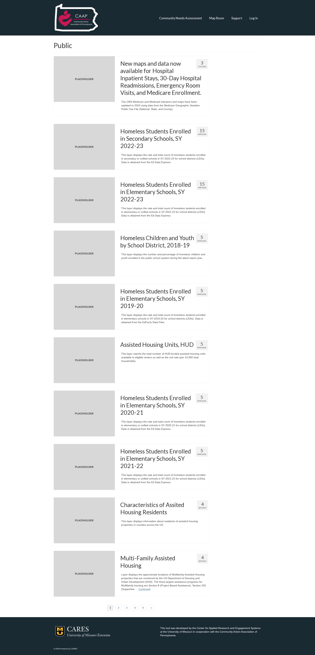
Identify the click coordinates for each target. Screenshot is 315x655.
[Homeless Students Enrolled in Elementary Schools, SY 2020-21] (84, 413)
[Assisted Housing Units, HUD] (84, 360)
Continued (144, 589)
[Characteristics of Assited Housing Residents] (84, 520)
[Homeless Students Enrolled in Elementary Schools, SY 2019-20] (84, 306)
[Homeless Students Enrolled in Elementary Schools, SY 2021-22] (84, 466)
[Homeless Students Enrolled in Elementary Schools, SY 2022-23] (84, 199)
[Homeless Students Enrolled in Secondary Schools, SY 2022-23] (84, 146)
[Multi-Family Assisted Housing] (84, 573)
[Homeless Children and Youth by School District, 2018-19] (84, 253)
